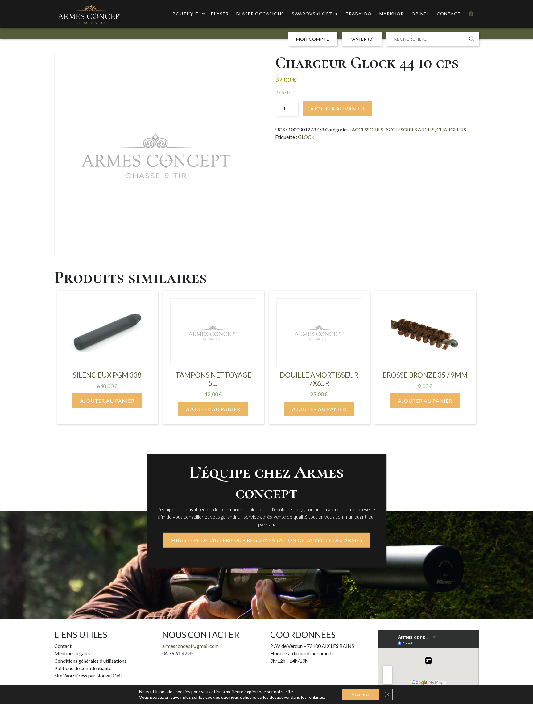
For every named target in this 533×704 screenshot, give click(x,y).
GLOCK (306, 137)
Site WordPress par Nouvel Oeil (88, 675)
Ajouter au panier (337, 108)
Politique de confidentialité (82, 668)
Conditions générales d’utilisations (90, 661)
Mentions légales (72, 653)
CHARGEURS (451, 129)
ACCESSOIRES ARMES (410, 129)
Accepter (361, 694)
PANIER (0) (361, 39)
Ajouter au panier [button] (107, 401)
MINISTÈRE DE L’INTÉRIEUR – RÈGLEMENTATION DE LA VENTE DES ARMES (266, 540)
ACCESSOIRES (367, 129)
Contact (63, 646)
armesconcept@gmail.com (190, 646)
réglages (316, 697)
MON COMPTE (312, 39)
